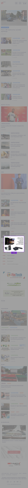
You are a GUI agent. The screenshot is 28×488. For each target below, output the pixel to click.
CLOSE (14, 252)
